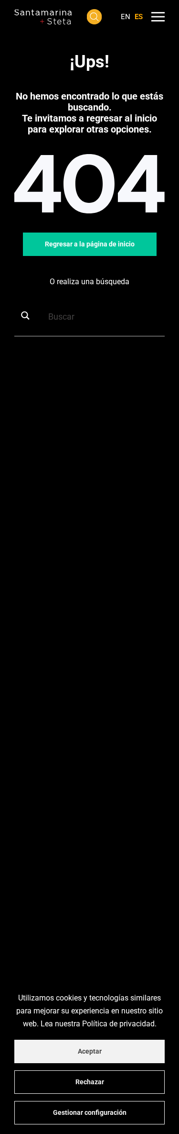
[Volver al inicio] (43, 16)
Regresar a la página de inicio (90, 244)
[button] (94, 16)
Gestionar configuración (89, 1112)
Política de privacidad (118, 1023)
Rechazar (89, 1082)
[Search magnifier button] (28, 316)
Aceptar (90, 1051)
